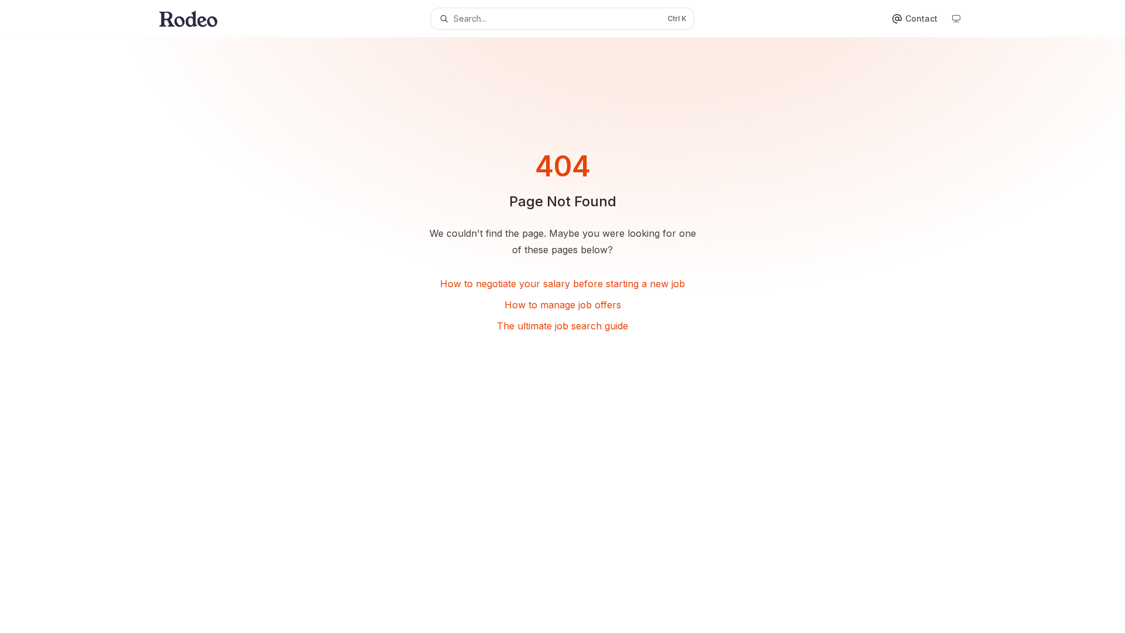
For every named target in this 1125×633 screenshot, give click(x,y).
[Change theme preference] (956, 18)
